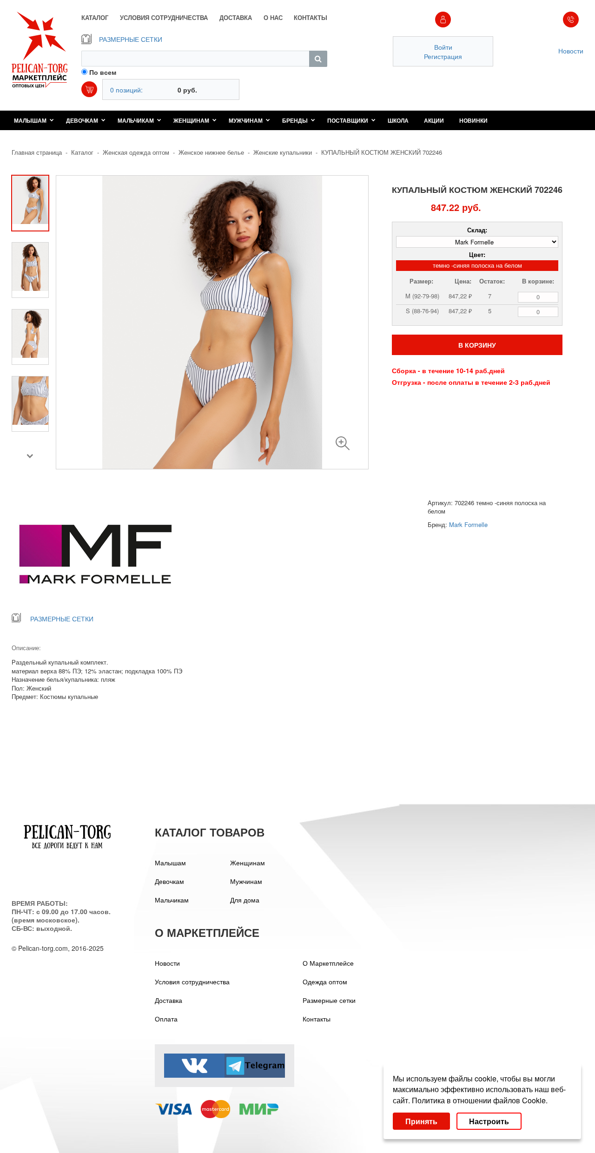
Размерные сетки (329, 1000)
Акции (434, 120)
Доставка (168, 1000)
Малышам (30, 120)
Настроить (489, 1121)
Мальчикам (136, 120)
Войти (443, 47)
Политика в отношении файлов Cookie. (480, 1100)
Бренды (295, 120)
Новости (570, 50)
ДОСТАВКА (235, 17)
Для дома (244, 899)
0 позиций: (126, 89)
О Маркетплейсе (328, 963)
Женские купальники (282, 152)
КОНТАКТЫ (310, 17)
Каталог (82, 152)
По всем (102, 72)
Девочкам (82, 120)
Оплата (166, 1018)
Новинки (473, 120)
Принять (421, 1121)
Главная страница (37, 152)
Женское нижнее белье (211, 152)
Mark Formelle (468, 524)
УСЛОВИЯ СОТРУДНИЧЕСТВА (164, 17)
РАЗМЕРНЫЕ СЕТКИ (130, 39)
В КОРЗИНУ (477, 344)
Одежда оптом (325, 981)
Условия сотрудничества (192, 981)
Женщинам (191, 120)
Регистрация (443, 56)
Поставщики (347, 120)
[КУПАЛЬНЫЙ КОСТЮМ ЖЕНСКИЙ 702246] (343, 443)
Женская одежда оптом (136, 152)
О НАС (273, 17)
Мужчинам (246, 120)
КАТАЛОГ (94, 17)
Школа (398, 120)
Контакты (317, 1018)
